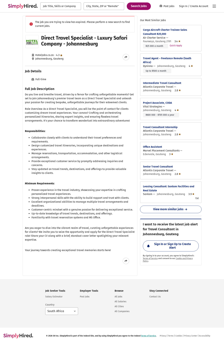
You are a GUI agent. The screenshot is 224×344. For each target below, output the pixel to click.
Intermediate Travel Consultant (162, 83)
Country (49, 304)
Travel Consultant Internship (160, 127)
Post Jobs (168, 6)
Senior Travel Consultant (158, 166)
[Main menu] (214, 6)
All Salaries (120, 301)
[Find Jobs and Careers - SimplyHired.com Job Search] (23, 6)
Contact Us (155, 296)
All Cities (119, 306)
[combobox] (60, 6)
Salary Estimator (53, 296)
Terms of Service (150, 258)
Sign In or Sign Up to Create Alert (172, 245)
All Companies (122, 311)
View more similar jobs (168, 209)
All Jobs (118, 296)
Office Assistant (152, 146)
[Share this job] (126, 57)
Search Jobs (139, 6)
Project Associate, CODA (157, 102)
